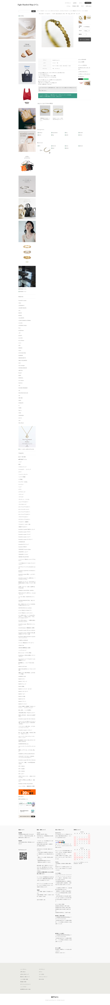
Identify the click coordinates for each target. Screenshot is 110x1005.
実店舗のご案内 (75, 6)
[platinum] (80, 145)
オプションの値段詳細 (82, 65)
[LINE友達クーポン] (22, 291)
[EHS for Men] (27, 816)
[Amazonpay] (27, 791)
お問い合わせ (88, 6)
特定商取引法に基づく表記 (25, 989)
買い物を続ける (81, 76)
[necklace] (40, 132)
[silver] (44, 150)
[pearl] (52, 148)
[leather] (66, 148)
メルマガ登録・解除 (24, 979)
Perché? (42, 10)
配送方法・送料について (25, 976)
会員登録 (74, 2)
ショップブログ (23, 986)
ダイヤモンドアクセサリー (64, 10)
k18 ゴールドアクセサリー (55, 10)
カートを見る (41, 974)
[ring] (66, 132)
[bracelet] (80, 132)
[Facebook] (21, 796)
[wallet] (66, 134)
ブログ (82, 6)
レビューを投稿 (81, 61)
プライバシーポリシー (43, 976)
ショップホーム (23, 969)
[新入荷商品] (21, 15)
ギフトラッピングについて (25, 984)
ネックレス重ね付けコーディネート (75, 10)
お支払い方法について (24, 974)
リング (46, 10)
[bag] (52, 134)
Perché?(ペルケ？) (56, 60)
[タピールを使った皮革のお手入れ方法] (26, 449)
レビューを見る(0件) (82, 59)
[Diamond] (53, 145)
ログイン (80, 2)
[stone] (66, 145)
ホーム (38, 10)
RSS (40, 979)
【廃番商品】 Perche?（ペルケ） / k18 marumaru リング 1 (45, 119)
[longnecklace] (54, 132)
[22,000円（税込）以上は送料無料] (27, 804)
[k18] (39, 145)
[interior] (80, 134)
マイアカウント (68, 2)
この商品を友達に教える (83, 71)
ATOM (42, 979)
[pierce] (39, 134)
